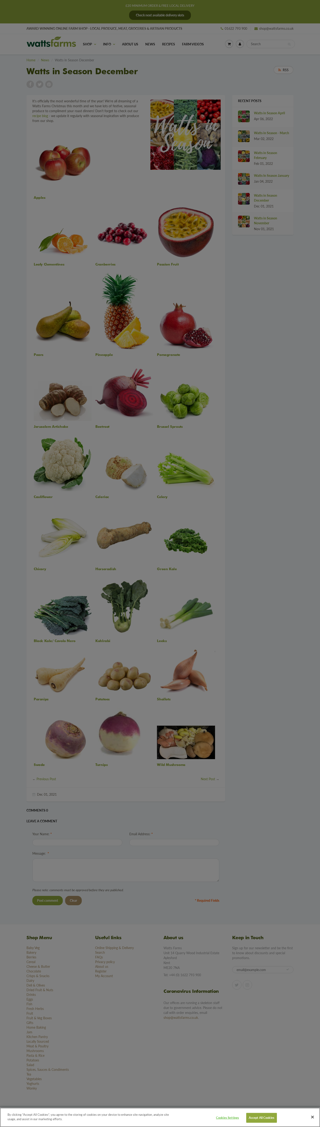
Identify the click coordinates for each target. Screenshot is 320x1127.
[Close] (312, 1117)
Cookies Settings (227, 1118)
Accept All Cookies (261, 1118)
